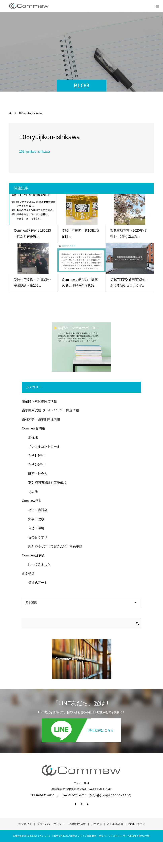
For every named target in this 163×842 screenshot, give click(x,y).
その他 (31, 492)
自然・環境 (34, 528)
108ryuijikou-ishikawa (34, 151)
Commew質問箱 (33, 428)
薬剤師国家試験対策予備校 (45, 482)
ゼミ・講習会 (36, 510)
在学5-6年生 (35, 464)
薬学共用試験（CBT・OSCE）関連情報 (50, 410)
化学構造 (28, 573)
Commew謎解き (33, 555)
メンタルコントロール (42, 446)
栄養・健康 (34, 519)
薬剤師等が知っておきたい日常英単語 (53, 546)
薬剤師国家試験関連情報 (39, 401)
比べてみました (37, 564)
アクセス (96, 823)
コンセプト (25, 823)
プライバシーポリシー (51, 823)
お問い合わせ (136, 823)
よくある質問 (115, 823)
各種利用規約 (77, 823)
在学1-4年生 (35, 455)
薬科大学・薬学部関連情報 (41, 419)
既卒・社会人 (36, 473)
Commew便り (32, 500)
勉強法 (31, 437)
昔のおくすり (36, 537)
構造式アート (36, 582)
